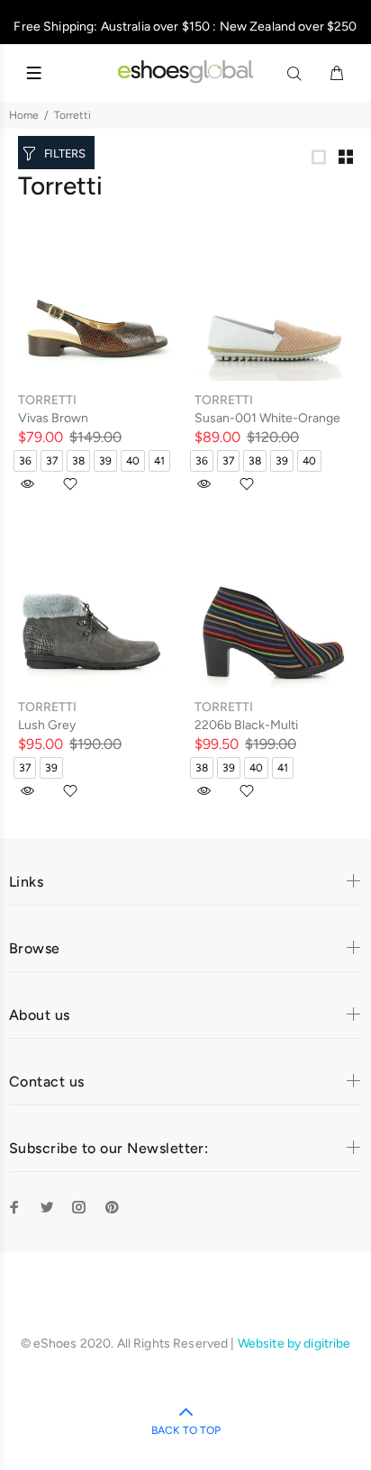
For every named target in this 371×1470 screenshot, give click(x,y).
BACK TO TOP (186, 1430)
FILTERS (65, 153)
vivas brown (53, 418)
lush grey (47, 725)
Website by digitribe (294, 1343)
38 (78, 461)
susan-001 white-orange (267, 418)
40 (133, 461)
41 (159, 461)
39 (105, 461)
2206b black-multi (246, 725)
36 (25, 461)
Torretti (72, 115)
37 (52, 461)
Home (24, 115)
